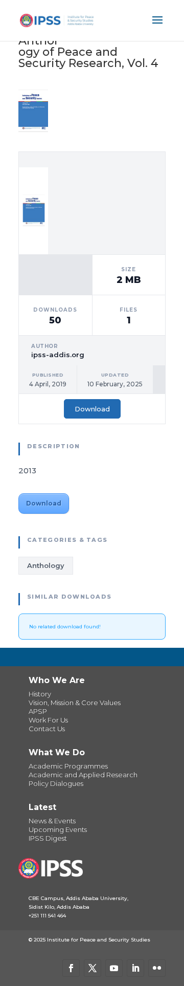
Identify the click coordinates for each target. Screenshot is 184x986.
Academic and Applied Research (83, 775)
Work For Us (48, 720)
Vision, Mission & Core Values (75, 702)
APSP (38, 711)
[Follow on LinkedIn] (135, 968)
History (40, 694)
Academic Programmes (68, 766)
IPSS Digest (48, 838)
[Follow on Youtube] (114, 968)
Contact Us (47, 729)
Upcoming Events (58, 829)
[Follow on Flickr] (157, 968)
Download (92, 409)
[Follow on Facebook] (71, 968)
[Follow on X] (92, 968)
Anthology (45, 565)
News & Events (52, 821)
